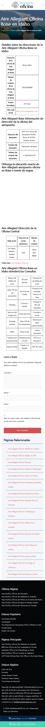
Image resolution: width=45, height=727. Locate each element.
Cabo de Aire (7, 669)
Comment (8, 373)
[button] (42, 5)
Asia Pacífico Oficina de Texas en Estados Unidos (20, 602)
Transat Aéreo (7, 628)
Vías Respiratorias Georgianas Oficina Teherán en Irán (21, 625)
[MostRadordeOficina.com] (22, 5)
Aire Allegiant (11, 30)
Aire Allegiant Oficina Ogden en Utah (22, 455)
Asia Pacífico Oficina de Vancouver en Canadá (19, 605)
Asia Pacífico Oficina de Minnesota (15, 593)
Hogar (3, 30)
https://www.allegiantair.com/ (27, 111)
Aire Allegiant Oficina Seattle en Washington (24, 469)
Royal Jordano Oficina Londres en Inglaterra (18, 653)
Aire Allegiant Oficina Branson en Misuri (23, 574)
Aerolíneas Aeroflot (9, 619)
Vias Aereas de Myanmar (11, 681)
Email (6, 404)
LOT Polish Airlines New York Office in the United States (22, 656)
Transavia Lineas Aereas (10, 678)
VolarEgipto (6, 622)
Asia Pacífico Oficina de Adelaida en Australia (19, 596)
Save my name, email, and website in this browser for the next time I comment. (22, 419)
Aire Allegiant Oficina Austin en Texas (22, 556)
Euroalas (5, 672)
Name (7, 393)
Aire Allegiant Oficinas (19, 263)
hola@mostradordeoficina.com (25, 702)
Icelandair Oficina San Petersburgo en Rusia (18, 650)
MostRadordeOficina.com (19, 708)
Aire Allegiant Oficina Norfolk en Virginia (23, 449)
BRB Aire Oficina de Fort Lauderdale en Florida (19, 647)
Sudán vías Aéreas (8, 631)
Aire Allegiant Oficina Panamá (19, 462)
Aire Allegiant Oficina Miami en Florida (22, 476)
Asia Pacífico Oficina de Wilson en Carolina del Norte (22, 599)
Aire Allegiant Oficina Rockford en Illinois (23, 493)
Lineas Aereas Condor (10, 675)
